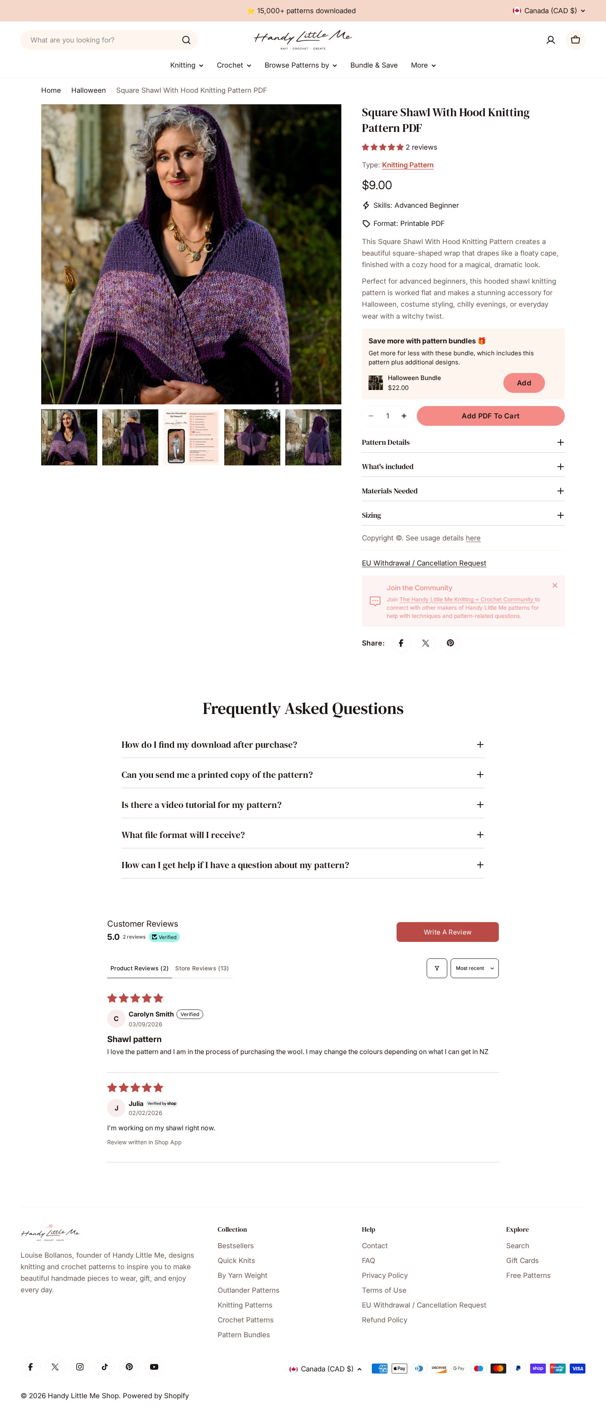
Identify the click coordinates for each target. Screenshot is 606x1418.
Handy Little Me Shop (83, 1396)
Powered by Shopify (156, 1396)
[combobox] (109, 40)
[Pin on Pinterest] (450, 643)
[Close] (555, 585)
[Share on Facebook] (401, 643)
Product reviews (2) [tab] (139, 968)
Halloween (88, 90)
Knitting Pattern (408, 165)
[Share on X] (426, 643)
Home (51, 90)
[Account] (551, 40)
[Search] (186, 40)
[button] (384, 147)
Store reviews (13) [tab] (202, 968)
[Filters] (437, 968)
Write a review (448, 932)
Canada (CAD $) (550, 11)
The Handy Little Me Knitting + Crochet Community (467, 599)
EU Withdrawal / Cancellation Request (424, 563)
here (473, 538)
